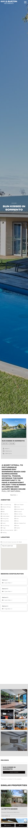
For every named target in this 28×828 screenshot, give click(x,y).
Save (4, 443)
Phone (21, 825)
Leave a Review (14, 772)
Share (11, 443)
